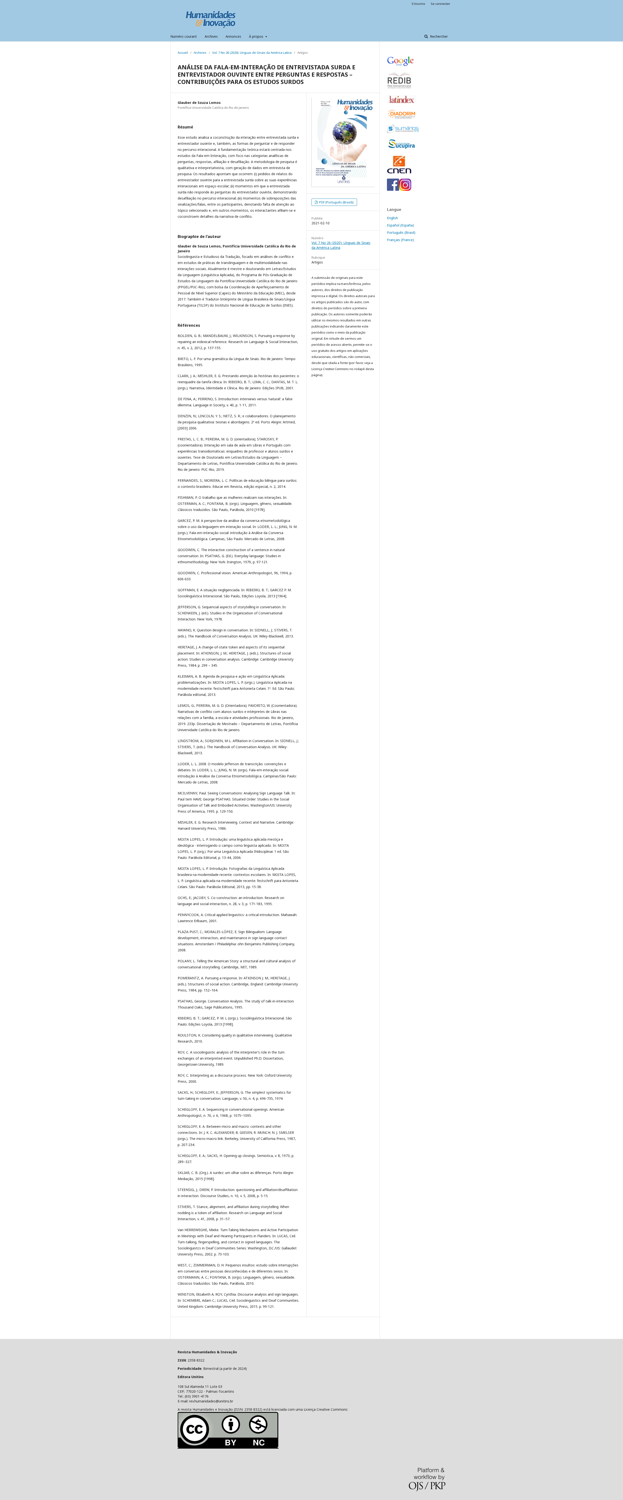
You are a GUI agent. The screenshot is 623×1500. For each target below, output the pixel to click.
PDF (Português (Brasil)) (336, 202)
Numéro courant (183, 36)
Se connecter (440, 3)
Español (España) (400, 225)
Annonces (233, 36)
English (392, 218)
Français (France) (400, 239)
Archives (211, 36)
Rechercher (438, 36)
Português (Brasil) (401, 232)
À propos (256, 36)
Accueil (183, 52)
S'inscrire (418, 3)
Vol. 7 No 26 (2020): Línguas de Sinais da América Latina (252, 52)
